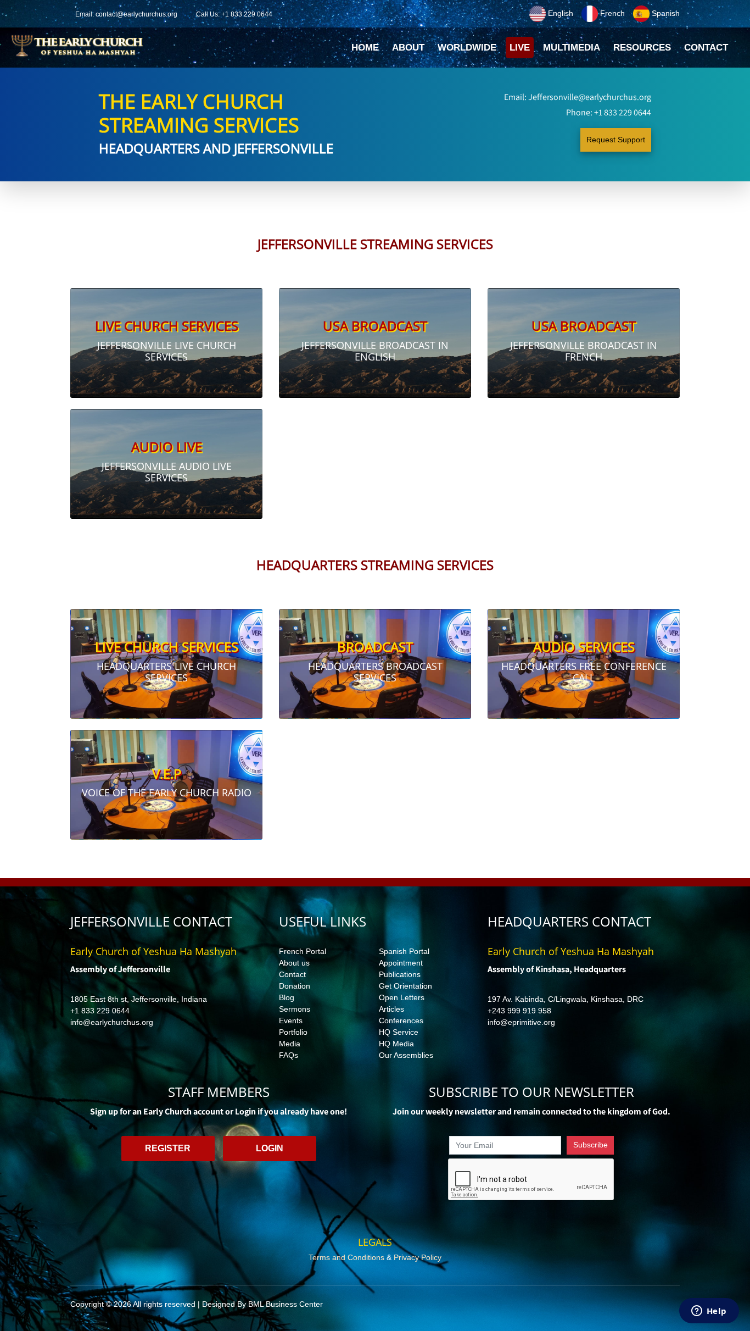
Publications (400, 974)
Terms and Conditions (346, 1257)
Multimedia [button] (571, 47)
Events (291, 1020)
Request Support (615, 139)
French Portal (302, 951)
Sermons (294, 1009)
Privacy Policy (417, 1257)
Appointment (401, 962)
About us (294, 962)
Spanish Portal (404, 951)
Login (269, 1148)
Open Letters (401, 997)
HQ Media (396, 1043)
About (408, 47)
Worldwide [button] (467, 47)
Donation (294, 985)
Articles (391, 1009)
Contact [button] (706, 47)
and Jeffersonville (268, 148)
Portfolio (293, 1032)
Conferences (401, 1020)
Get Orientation (405, 985)
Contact (292, 974)
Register (168, 1148)
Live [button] (520, 47)
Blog (286, 997)
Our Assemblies (406, 1055)
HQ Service (398, 1032)
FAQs (288, 1055)
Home (367, 50)
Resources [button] (642, 47)
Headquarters (151, 148)
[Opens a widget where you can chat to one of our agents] (709, 1312)
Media (289, 1043)
